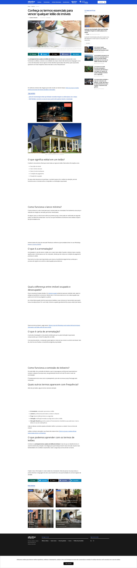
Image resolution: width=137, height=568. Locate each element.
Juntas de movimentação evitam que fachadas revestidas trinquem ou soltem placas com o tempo (53, 96)
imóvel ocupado (52, 293)
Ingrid (87, 34)
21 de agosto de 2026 (61, 526)
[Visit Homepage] (31, 2)
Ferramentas (47, 2)
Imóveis (37, 6)
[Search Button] (105, 2)
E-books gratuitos (62, 540)
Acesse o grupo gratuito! (34, 244)
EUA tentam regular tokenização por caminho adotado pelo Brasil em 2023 (101, 48)
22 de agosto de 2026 (34, 505)
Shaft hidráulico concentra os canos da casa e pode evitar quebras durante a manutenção (50, 99)
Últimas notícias (45, 540)
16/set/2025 (42, 17)
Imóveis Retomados (56, 2)
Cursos (69, 540)
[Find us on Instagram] (93, 541)
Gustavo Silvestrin (33, 17)
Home (29, 6)
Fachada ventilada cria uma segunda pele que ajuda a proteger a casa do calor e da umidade (40, 522)
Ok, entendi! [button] (68, 563)
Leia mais (88, 43)
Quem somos (54, 540)
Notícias (39, 2)
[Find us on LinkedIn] (91, 541)
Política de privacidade (78, 540)
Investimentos (66, 2)
